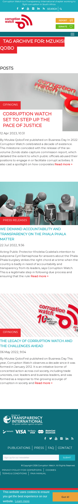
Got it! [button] (65, 497)
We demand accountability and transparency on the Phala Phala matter (33, 234)
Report (63, 20)
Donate (63, 26)
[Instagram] (33, 8)
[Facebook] (17, 8)
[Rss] (43, 8)
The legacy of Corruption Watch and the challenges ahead (36, 343)
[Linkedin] (38, 8)
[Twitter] (22, 8)
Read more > (64, 164)
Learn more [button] (22, 501)
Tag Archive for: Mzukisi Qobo (32, 45)
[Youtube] (28, 8)
